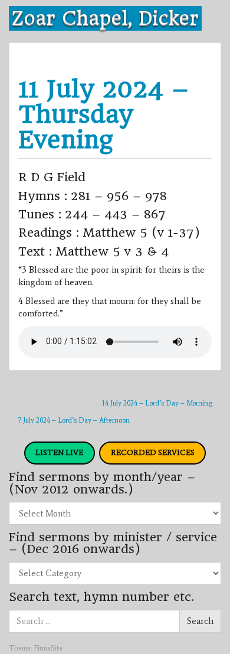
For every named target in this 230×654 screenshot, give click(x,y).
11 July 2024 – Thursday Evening (103, 114)
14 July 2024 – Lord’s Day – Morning (157, 403)
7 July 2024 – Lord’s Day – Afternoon (74, 420)
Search (200, 621)
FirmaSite (48, 648)
